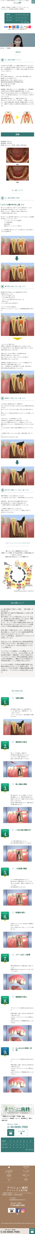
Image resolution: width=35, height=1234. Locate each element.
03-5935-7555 (11, 1231)
